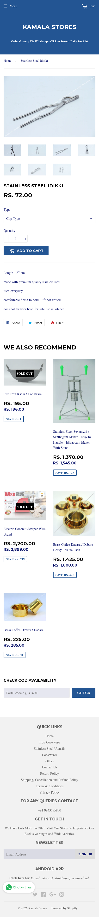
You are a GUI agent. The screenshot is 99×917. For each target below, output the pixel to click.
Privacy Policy (50, 792)
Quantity (9, 230)
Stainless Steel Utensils (49, 748)
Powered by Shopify (64, 908)
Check (83, 692)
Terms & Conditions (49, 786)
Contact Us (49, 767)
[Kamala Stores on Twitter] (35, 895)
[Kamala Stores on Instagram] (61, 895)
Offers (49, 761)
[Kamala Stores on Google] (52, 895)
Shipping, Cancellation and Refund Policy (49, 779)
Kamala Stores (49, 26)
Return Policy (49, 773)
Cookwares (49, 754)
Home (7, 60)
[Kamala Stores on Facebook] (43, 895)
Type (7, 209)
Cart (92, 6)
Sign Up (85, 854)
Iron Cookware (49, 742)
